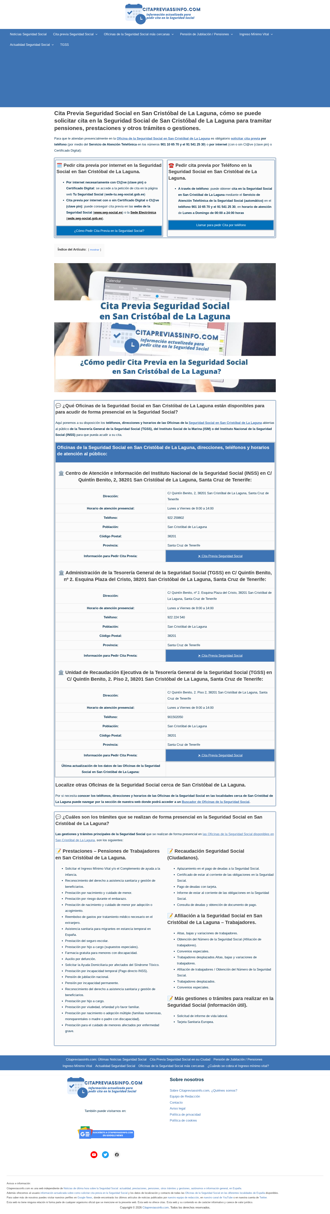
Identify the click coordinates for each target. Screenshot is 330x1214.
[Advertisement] (165, 78)
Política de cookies (183, 1120)
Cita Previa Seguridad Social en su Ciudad (180, 1059)
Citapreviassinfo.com (155, 1207)
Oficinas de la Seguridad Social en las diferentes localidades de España (225, 1193)
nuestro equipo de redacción (183, 1197)
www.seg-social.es (108, 212)
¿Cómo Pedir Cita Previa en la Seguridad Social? (109, 231)
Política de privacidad (185, 1114)
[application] (95, 34)
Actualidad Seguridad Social (115, 1066)
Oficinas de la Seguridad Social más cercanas (171, 1066)
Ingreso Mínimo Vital (77, 1066)
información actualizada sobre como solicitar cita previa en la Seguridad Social (84, 1193)
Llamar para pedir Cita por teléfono (221, 225)
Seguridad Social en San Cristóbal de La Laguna (225, 423)
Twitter (263, 1197)
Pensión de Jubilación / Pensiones (238, 1059)
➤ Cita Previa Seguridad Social (220, 556)
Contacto (176, 1102)
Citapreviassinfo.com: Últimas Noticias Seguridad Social (106, 1059)
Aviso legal (177, 1108)
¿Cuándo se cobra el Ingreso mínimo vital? (238, 1066)
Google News (85, 1197)
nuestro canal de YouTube (218, 1197)
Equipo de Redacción (185, 1096)
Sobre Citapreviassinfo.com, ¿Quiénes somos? (203, 1090)
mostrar (94, 249)
